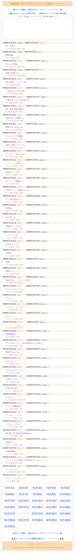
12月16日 (9, 507)
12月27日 (23, 520)
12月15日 (65, 500)
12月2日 (23, 487)
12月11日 (9, 500)
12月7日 (23, 494)
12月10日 (65, 494)
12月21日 (9, 513)
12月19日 (51, 507)
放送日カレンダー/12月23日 (51, 13)
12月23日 (37, 513)
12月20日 (65, 507)
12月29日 (51, 520)
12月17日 (23, 507)
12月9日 (51, 494)
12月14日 (51, 500)
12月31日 (9, 526)
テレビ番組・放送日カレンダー (29, 9)
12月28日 (37, 520)
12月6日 (10, 494)
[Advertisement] (37, 29)
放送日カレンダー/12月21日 (23, 13)
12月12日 (23, 500)
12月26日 (9, 520)
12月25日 (65, 513)
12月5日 (65, 487)
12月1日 (9, 487)
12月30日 (65, 520)
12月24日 (51, 513)
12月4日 (51, 487)
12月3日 (37, 487)
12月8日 (37, 494)
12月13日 (37, 500)
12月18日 (37, 507)
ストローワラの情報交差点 (29, 538)
